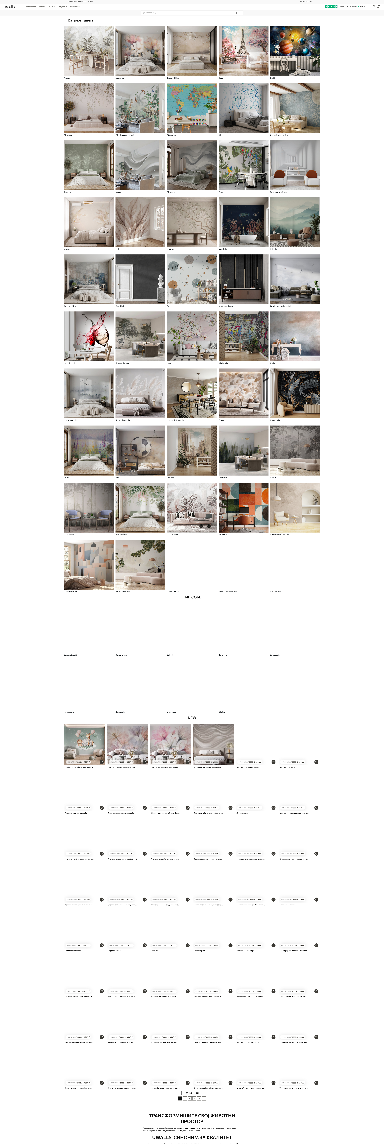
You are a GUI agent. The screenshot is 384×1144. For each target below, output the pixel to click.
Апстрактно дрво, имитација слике (122, 859)
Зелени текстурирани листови (120, 1042)
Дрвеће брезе (199, 950)
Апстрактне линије (287, 905)
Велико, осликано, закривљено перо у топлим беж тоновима (122, 1088)
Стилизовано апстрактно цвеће (121, 813)
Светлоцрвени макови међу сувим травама (122, 905)
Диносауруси (242, 813)
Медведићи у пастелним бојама (249, 996)
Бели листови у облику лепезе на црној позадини (208, 905)
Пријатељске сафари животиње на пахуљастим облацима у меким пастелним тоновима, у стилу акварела (79, 767)
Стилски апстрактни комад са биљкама (294, 859)
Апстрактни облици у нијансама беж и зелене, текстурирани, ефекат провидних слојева (165, 996)
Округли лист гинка (116, 950)
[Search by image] (236, 12)
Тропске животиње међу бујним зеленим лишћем (251, 905)
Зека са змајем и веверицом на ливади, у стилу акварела (294, 996)
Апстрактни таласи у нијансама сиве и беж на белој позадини (79, 1088)
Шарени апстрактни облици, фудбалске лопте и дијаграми (165, 813)
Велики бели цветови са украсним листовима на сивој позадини (251, 1088)
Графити (154, 950)
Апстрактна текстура (245, 950)
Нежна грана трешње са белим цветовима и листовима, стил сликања (122, 996)
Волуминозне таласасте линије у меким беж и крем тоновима (208, 767)
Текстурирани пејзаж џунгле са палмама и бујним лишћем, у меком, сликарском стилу (294, 1088)
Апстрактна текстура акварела (249, 1042)
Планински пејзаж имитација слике (79, 859)
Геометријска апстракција (76, 813)
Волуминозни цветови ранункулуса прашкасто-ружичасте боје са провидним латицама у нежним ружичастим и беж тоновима (165, 1042)
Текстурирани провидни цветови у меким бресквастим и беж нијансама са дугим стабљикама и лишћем (294, 950)
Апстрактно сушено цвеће (247, 767)
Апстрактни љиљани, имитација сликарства (294, 813)
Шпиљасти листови (73, 950)
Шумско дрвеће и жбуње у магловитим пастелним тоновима (208, 1088)
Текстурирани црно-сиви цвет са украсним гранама (79, 905)
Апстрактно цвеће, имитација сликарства (165, 859)
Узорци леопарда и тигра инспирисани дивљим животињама (294, 1042)
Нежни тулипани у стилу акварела (79, 1042)
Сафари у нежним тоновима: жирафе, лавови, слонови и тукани (208, 1042)
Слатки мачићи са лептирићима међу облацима (208, 813)
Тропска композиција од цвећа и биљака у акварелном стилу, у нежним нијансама (251, 859)
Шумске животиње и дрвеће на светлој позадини (165, 905)
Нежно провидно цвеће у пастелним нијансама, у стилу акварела (122, 767)
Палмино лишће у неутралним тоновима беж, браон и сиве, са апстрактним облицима (79, 996)
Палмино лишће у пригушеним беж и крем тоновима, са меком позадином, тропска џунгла (208, 996)
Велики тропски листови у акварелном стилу (208, 859)
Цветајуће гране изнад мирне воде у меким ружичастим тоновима (165, 1088)
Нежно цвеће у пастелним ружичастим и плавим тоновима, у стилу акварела (165, 767)
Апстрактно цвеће (287, 767)
